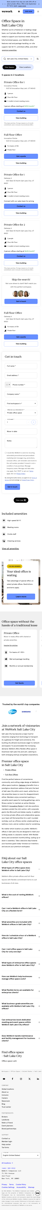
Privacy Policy (20, 473)
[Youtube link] (4, 1079)
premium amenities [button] (9, 50)
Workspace (5, 1071)
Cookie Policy (21, 1184)
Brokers (5, 1117)
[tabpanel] (21, 211)
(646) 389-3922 (8, 1168)
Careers (5, 1098)
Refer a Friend (7, 1123)
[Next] (5, 4)
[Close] (38, 4)
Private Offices (10, 770)
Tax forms (5, 1147)
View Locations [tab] (25, 67)
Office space (15, 1071)
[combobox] (8, 384)
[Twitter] (29, 1079)
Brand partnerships (9, 1129)
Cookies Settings (8, 1187)
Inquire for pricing (10, 645)
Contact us (6, 1138)
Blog (3, 1104)
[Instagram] (21, 1079)
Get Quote (19, 683)
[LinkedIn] (38, 1079)
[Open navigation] (38, 11)
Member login (7, 1141)
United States (27, 1071)
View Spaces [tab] (9, 67)
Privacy (4, 1184)
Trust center (6, 1107)
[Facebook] (12, 1079)
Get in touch (21, 301)
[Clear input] (31, 58)
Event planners (7, 1126)
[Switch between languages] (19, 11)
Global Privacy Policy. (28, 480)
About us (5, 1092)
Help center (6, 1144)
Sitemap (31, 1187)
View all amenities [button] (10, 549)
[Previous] (3, 4)
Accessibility (21, 1187)
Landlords (5, 1120)
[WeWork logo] (7, 11)
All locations (6, 1163)
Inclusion (5, 1095)
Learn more (22, 6)
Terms (31, 471)
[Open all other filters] (37, 58)
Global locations (8, 1089)
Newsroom (6, 1101)
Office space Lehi (9, 1061)
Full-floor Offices (11, 774)
